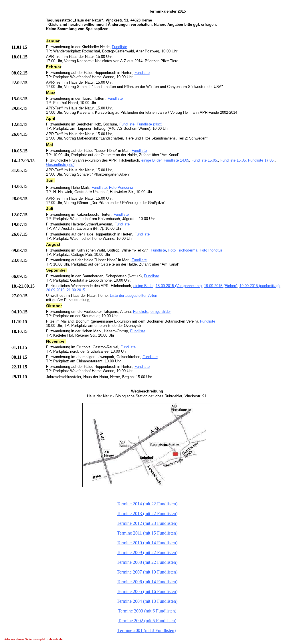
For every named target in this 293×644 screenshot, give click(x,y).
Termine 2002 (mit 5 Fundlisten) (147, 620)
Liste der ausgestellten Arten (133, 295)
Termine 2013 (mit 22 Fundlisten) (147, 513)
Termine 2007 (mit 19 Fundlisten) (147, 572)
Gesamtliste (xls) (60, 164)
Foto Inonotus (211, 250)
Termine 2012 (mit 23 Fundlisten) (147, 523)
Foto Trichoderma (182, 250)
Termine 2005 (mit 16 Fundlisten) (147, 591)
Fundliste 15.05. (204, 160)
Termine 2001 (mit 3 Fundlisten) (146, 630)
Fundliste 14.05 (176, 160)
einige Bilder (151, 160)
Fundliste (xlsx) (149, 124)
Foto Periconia (121, 187)
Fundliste (119, 47)
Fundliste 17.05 (261, 160)
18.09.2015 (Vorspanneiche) (179, 286)
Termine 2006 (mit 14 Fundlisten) (147, 581)
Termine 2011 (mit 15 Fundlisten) (147, 533)
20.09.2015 (55, 290)
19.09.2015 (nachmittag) (259, 286)
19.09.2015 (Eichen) (220, 286)
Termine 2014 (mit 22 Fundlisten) (147, 503)
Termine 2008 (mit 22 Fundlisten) (147, 562)
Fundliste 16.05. (233, 160)
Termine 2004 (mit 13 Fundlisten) (147, 601)
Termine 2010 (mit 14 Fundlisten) (147, 542)
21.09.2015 (76, 290)
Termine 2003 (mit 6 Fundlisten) (147, 610)
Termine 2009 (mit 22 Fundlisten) (147, 552)
